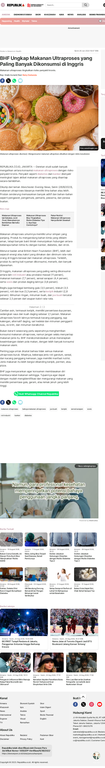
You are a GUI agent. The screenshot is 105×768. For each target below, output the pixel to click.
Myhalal (25, 21)
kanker (56, 173)
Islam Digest (45, 707)
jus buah (57, 295)
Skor (42, 703)
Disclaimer (4, 739)
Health (17, 21)
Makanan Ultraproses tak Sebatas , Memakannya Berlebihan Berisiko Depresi (11, 220)
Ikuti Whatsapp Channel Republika (38, 394)
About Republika (7, 735)
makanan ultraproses (45, 170)
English (43, 719)
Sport (42, 711)
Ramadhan (24, 722)
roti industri (19, 274)
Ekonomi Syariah (23, 14)
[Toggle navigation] (3, 5)
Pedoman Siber (46, 735)
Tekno (34, 21)
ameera (6, 14)
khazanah (50, 14)
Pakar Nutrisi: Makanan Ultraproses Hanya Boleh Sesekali (60, 217)
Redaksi (23, 735)
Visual (22, 719)
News (2, 711)
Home (2, 51)
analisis (81, 14)
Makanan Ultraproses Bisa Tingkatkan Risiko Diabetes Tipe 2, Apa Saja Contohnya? (36, 220)
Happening (7, 21)
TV (1, 722)
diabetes (42, 173)
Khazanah (4, 707)
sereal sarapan (77, 409)
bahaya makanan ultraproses (34, 409)
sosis (9, 281)
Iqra (22, 707)
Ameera (10, 51)
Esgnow (3, 719)
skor (37, 14)
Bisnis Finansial (46, 715)
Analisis (23, 711)
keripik (49, 291)
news (70, 14)
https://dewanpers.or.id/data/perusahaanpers (22, 753)
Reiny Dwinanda (30, 75)
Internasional (5, 715)
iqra (61, 14)
